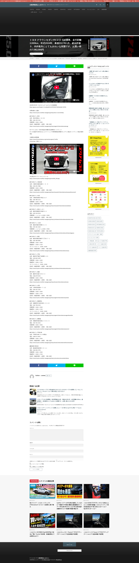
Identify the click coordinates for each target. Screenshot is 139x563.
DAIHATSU (63, 9)
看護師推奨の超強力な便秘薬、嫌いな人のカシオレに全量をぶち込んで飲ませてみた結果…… (99, 110)
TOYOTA (32, 9)
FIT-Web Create (46, 559)
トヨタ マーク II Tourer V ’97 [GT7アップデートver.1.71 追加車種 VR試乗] (96, 533)
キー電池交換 (92, 240)
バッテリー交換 (101, 244)
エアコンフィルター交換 (95, 234)
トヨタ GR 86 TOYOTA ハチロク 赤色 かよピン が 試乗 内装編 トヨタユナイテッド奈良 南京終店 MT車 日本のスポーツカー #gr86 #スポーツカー (96, 505)
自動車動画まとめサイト (43, 558)
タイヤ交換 (103, 240)
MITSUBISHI (77, 9)
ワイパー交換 (102, 247)
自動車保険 (104, 9)
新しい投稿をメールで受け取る (37, 466)
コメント (32, 428)
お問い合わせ (34, 12)
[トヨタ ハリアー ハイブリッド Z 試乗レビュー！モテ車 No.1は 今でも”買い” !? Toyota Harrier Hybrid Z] (33, 410)
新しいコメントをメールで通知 (37, 463)
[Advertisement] (69, 25)
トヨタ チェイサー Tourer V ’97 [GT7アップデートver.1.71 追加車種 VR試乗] (69, 533)
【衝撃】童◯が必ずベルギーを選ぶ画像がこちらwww (99, 72)
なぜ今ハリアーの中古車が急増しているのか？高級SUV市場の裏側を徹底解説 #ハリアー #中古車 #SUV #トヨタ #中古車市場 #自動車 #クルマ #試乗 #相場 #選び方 (69, 505)
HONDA (44, 9)
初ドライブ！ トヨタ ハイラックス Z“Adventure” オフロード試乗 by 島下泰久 (42, 504)
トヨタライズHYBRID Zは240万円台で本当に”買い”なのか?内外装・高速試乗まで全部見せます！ (42, 534)
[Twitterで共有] (57, 66)
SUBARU (56, 9)
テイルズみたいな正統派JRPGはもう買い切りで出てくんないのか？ (99, 84)
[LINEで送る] (74, 66)
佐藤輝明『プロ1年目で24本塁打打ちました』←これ (98, 96)
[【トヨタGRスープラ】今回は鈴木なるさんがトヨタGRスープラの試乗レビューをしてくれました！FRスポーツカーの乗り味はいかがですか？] (33, 392)
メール (32, 448)
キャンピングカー (91, 9)
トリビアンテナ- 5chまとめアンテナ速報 (98, 67)
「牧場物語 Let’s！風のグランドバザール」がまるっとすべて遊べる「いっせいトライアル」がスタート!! (99, 123)
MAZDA (50, 9)
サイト (31, 454)
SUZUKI (70, 9)
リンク (40, 12)
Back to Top (69, 544)
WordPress (59, 559)
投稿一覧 (48, 375)
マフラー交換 (92, 247)
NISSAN (38, 9)
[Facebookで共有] (39, 66)
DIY (98, 9)
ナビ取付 (91, 244)
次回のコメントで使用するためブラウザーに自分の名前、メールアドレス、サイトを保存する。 (51, 461)
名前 (31, 442)
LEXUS (83, 9)
